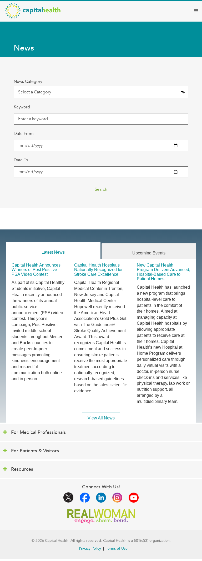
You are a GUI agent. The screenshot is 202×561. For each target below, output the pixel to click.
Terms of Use (117, 548)
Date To (21, 159)
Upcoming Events (148, 253)
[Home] (32, 11)
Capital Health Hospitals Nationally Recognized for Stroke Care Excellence (98, 270)
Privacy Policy (90, 548)
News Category (28, 81)
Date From (24, 133)
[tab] (53, 250)
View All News (101, 418)
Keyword (22, 106)
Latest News (53, 252)
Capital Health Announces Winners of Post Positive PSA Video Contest (36, 270)
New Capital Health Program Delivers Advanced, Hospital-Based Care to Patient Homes (163, 272)
